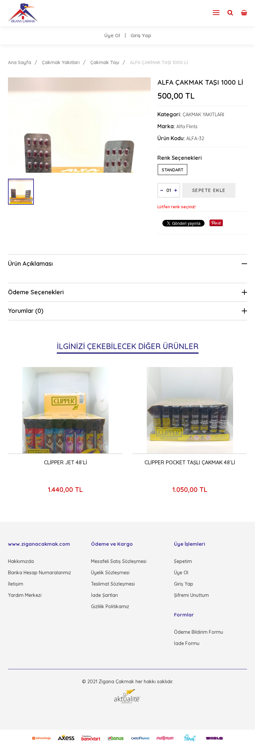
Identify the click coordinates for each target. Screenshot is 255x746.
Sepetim (183, 561)
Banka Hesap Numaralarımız (39, 573)
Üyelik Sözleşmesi (110, 573)
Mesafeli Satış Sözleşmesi (118, 561)
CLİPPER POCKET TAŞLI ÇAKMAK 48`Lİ (180, 462)
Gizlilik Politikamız (110, 606)
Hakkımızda (21, 561)
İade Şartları (104, 595)
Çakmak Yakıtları (61, 62)
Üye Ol (112, 35)
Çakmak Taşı (104, 62)
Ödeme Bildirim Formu (198, 632)
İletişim (15, 584)
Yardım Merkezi (25, 595)
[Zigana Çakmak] (23, 13)
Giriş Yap (140, 35)
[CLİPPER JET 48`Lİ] (56, 410)
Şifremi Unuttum (191, 595)
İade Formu (187, 643)
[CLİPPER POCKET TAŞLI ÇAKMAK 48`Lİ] (181, 410)
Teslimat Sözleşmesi (113, 584)
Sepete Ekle (208, 190)
